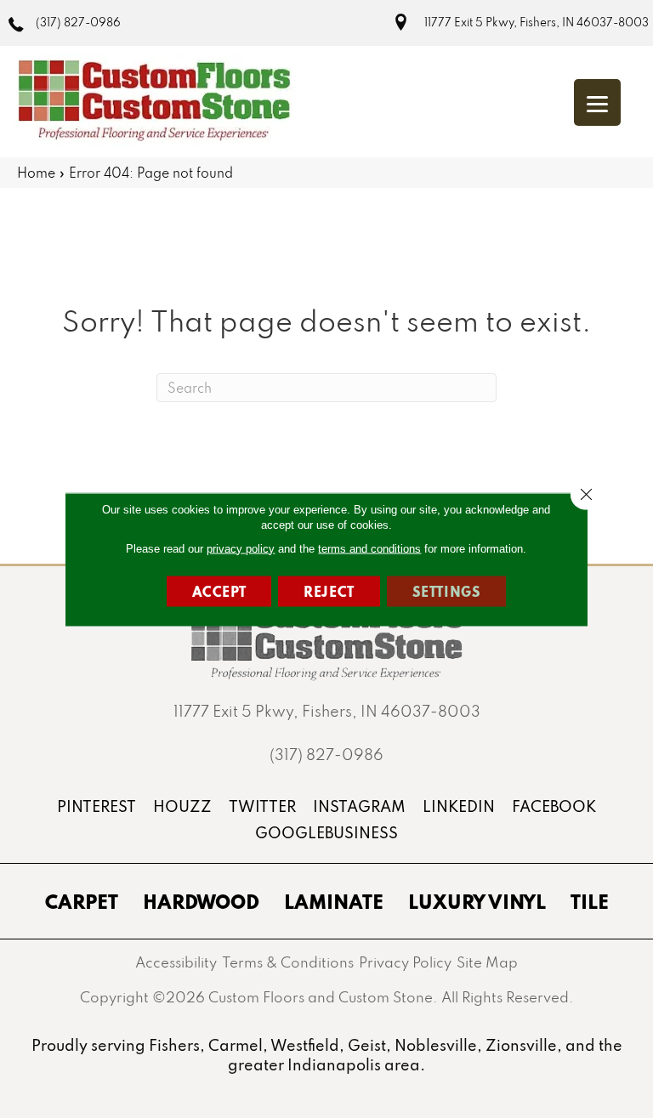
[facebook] (554, 806)
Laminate (333, 901)
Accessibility (176, 962)
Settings (446, 590)
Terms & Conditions (288, 962)
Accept (219, 590)
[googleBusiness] (326, 833)
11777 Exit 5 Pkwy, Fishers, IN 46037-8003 (536, 22)
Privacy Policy (405, 962)
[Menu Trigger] (597, 102)
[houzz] (182, 806)
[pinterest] (96, 806)
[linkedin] (459, 806)
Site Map (487, 962)
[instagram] (359, 806)
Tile (590, 901)
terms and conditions (369, 548)
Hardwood (201, 901)
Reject (329, 590)
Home (36, 172)
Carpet (81, 901)
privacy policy (241, 548)
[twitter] (262, 806)
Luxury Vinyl (477, 901)
